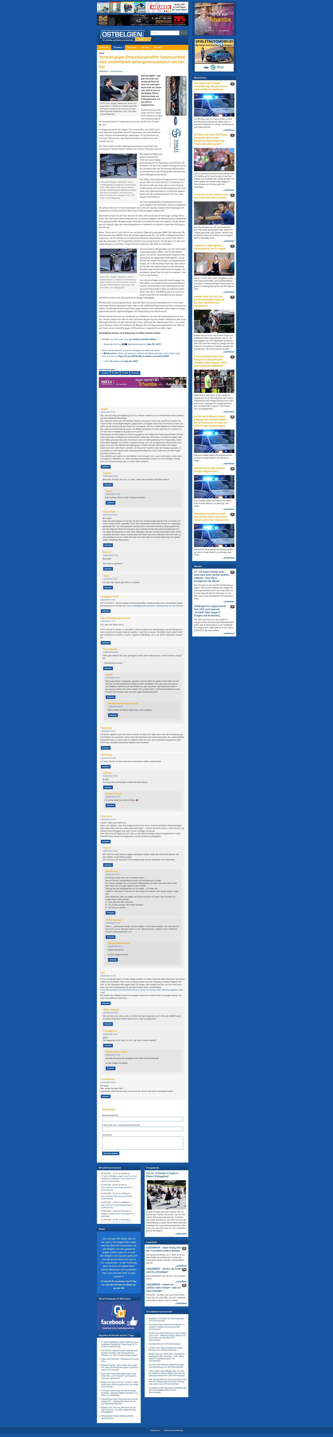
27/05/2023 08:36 (110, 652)
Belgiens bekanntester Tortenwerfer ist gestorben (117, 1215)
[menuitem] (104, 47)
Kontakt (158, 47)
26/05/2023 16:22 (110, 476)
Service (145, 47)
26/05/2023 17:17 (108, 621)
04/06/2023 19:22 (113, 1055)
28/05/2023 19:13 (110, 579)
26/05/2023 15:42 (108, 412)
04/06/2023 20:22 (108, 1082)
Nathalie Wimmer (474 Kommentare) (164, 1344)
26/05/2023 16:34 (108, 600)
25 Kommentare (116, 71)
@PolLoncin (109, 353)
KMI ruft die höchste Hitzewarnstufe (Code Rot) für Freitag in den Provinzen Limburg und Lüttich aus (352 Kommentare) (167, 1381)
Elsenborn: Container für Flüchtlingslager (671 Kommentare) (166, 1319)
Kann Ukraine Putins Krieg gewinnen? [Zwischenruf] (116, 1188)
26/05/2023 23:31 (110, 851)
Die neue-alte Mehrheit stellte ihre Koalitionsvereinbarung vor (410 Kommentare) (166, 1366)
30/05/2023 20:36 (108, 976)
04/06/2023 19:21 (115, 946)
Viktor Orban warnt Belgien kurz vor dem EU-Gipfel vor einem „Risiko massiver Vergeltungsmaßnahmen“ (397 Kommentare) (167, 1373)
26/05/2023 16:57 (110, 515)
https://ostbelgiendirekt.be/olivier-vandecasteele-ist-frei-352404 (154, 606)
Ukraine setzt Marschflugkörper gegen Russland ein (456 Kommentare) (165, 1349)
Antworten (105, 466)
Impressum (155, 1430)
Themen (117, 47)
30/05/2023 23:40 (110, 1013)
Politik (101, 53)
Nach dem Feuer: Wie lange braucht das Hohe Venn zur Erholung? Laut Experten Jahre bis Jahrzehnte (118, 1375)
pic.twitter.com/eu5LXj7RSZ (155, 356)
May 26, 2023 (154, 344)
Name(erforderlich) (110, 1115)
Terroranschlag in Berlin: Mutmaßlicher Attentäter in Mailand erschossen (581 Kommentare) (167, 1326)
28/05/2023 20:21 (113, 874)
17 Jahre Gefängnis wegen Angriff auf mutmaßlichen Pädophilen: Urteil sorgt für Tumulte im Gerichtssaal (119, 1178)
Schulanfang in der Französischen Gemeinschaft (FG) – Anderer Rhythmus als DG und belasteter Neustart (119, 1401)
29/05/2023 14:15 (113, 923)
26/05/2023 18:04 (108, 731)
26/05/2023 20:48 (108, 758)
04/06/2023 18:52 (113, 797)
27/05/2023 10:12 (113, 678)
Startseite (104, 47)
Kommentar (107, 1135)
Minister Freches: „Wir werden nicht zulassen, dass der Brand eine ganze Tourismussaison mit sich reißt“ (120, 1367)
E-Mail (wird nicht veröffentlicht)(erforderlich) (121, 1125)
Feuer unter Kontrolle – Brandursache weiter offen (120, 1360)
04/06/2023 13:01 (110, 1034)
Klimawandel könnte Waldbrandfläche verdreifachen (117, 1417)
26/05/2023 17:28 (110, 555)
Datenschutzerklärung (173, 1430)
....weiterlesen (180, 1234)
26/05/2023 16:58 (113, 494)
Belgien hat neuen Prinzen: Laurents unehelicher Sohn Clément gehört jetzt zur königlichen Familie (120, 1384)
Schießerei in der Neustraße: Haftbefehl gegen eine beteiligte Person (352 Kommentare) (168, 1390)
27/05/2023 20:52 (115, 707)
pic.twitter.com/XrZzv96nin (142, 339)
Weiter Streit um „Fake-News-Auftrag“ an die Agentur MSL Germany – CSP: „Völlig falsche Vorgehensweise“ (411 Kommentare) (167, 1357)
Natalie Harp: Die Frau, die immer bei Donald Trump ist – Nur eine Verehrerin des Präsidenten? (118, 1409)
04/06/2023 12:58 (110, 776)
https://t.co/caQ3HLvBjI (129, 356)
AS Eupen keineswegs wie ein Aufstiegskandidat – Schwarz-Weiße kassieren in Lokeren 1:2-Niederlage (120, 1392)
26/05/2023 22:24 (108, 819)
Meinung (131, 47)
